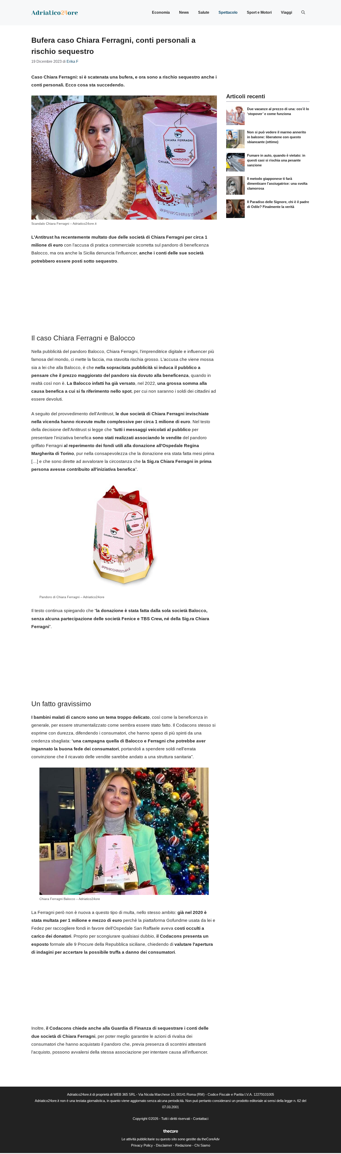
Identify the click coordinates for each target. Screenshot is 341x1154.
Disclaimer (164, 1145)
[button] (303, 13)
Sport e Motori (259, 12)
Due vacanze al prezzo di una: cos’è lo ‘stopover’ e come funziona (278, 111)
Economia (161, 12)
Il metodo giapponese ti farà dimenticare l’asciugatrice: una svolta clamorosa (277, 183)
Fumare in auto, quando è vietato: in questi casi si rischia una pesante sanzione (276, 160)
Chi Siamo (202, 1145)
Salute (203, 12)
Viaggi (286, 12)
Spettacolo (228, 12)
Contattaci (200, 1119)
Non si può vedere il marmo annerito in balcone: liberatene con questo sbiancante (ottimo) (276, 137)
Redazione (183, 1145)
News (184, 12)
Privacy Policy (142, 1145)
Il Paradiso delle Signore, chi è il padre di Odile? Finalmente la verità (278, 204)
